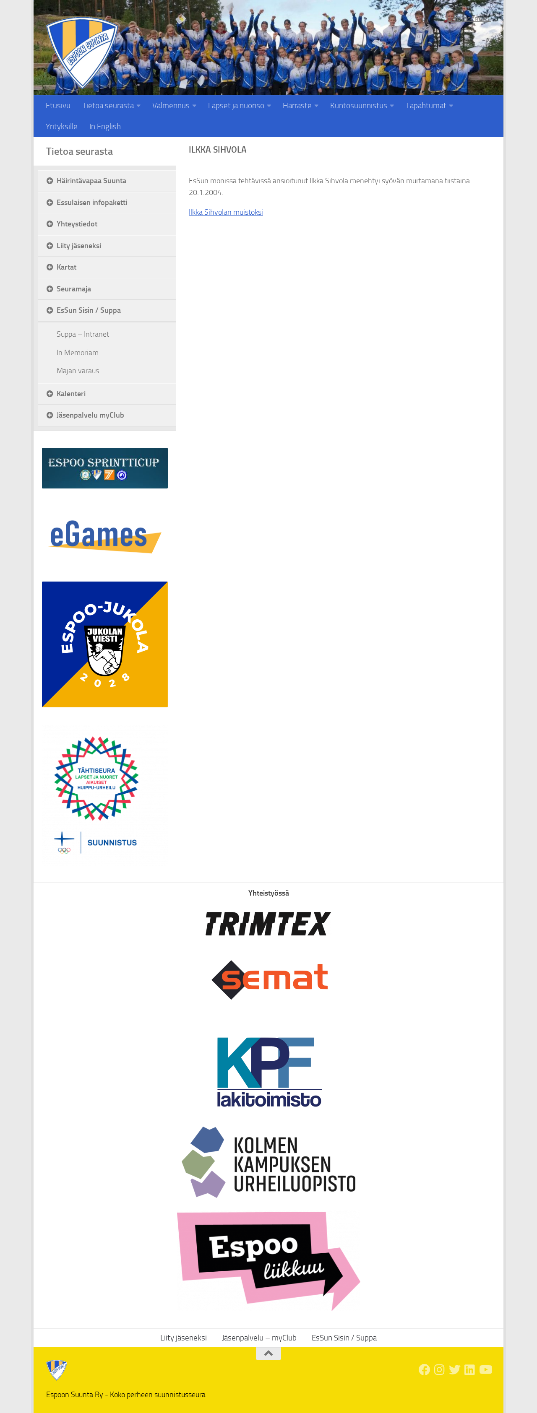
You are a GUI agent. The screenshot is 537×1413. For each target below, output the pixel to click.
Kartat (66, 266)
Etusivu (58, 105)
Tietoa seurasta (108, 105)
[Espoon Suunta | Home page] (82, 53)
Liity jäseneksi (469, 18)
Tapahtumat (426, 105)
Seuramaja (74, 288)
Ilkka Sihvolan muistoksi (226, 212)
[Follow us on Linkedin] (470, 1370)
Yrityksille (62, 126)
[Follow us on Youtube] (485, 1370)
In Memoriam (78, 352)
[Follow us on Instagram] (440, 1370)
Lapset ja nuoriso (236, 105)
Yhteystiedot (77, 223)
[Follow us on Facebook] (424, 1370)
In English (105, 126)
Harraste (297, 105)
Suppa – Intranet (83, 334)
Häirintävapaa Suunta (91, 180)
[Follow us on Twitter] (455, 1370)
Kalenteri (71, 393)
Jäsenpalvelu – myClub (259, 1338)
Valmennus (171, 105)
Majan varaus (78, 370)
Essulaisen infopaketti (92, 202)
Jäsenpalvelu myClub (90, 414)
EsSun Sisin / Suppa (89, 310)
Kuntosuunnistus (358, 105)
